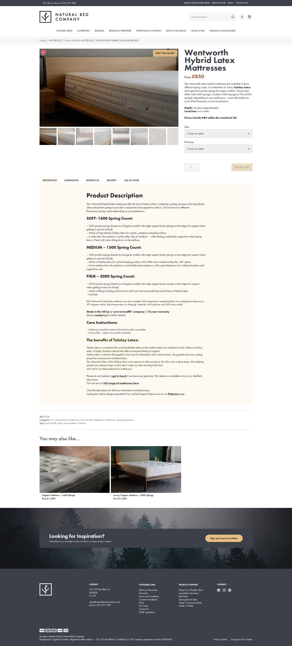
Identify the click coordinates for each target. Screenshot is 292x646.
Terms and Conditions (149, 596)
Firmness (189, 142)
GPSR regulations (147, 612)
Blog (230, 3)
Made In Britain (186, 605)
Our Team (143, 605)
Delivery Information (148, 590)
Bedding (99, 30)
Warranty (143, 593)
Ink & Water (246, 639)
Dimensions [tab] (71, 180)
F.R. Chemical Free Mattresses (65, 419)
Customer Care (147, 584)
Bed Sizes (183, 596)
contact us (101, 315)
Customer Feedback (148, 599)
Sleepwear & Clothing (148, 30)
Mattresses (83, 30)
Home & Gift (198, 30)
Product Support (188, 584)
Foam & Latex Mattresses (79, 40)
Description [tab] (50, 180)
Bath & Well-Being (176, 30)
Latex (59, 423)
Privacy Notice (220, 639)
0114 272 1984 (69, 3)
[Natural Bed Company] (64, 17)
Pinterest (173, 394)
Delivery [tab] (111, 180)
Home (43, 40)
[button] (165, 53)
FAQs (141, 602)
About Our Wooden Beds (197, 3)
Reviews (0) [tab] (92, 180)
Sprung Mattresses (125, 419)
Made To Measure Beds (190, 602)
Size (186, 127)
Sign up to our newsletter (224, 538)
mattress (82, 423)
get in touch (119, 376)
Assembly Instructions (189, 593)
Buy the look (219, 3)
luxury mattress (70, 423)
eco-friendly (50, 423)
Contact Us (242, 3)
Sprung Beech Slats (188, 599)
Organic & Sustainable (223, 30)
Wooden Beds (64, 30)
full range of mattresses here (121, 383)
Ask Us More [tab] (131, 180)
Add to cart (242, 167)
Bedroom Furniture (120, 30)
